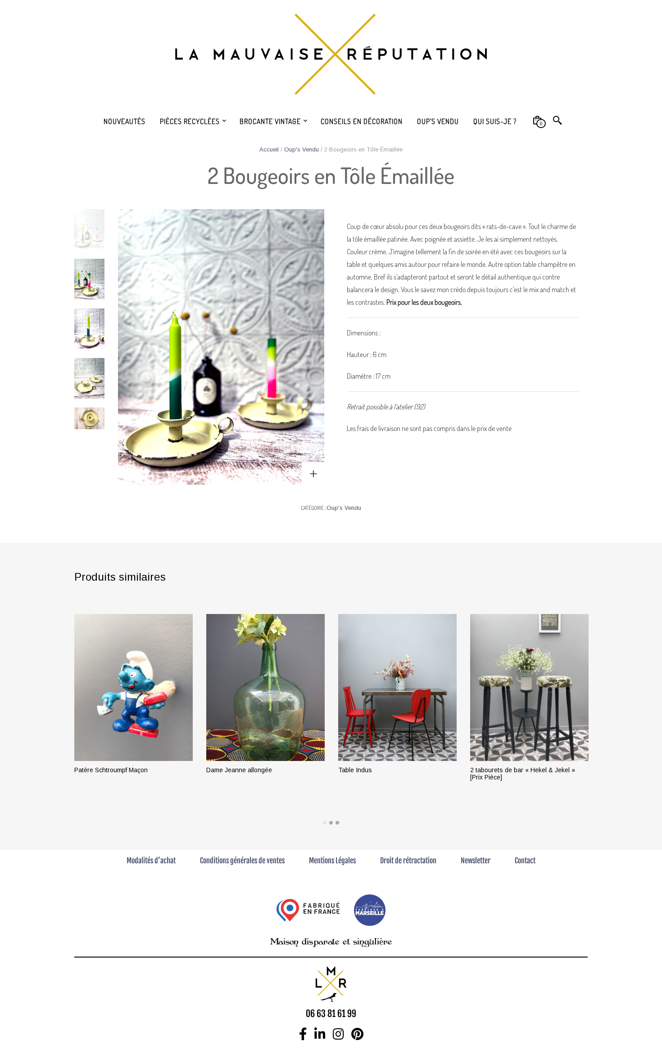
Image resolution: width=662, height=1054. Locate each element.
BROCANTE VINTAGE (270, 121)
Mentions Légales (332, 860)
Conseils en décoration (362, 121)
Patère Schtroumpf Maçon (111, 770)
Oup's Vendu (301, 149)
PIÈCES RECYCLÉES (190, 121)
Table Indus (355, 770)
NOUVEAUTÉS (124, 121)
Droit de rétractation (408, 860)
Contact (525, 860)
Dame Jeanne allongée (239, 770)
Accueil (269, 149)
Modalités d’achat (151, 860)
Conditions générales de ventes (242, 860)
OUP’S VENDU (438, 121)
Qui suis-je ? (495, 121)
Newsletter (475, 860)
